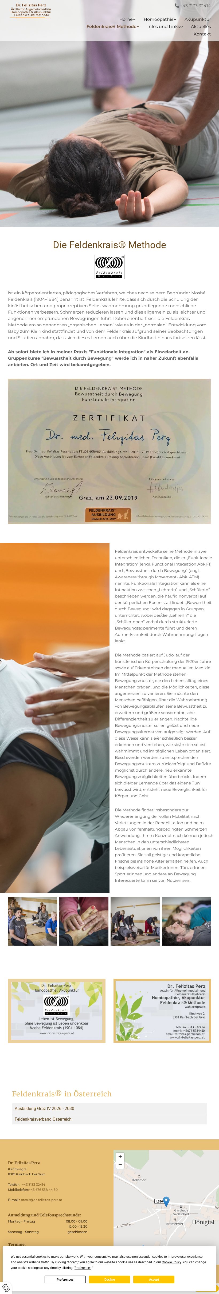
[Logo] (30, 10)
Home (126, 19)
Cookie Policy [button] (171, 1262)
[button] (166, 1201)
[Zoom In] (120, 1157)
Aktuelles (201, 26)
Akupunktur (198, 19)
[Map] (166, 1207)
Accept (154, 1279)
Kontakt (202, 34)
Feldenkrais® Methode (111, 26)
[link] (123, 19)
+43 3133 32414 (195, 5)
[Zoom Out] (120, 1165)
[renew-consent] (6, 1288)
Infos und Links (163, 26)
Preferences (65, 1279)
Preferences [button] (83, 1268)
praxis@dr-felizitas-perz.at (41, 1200)
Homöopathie (159, 19)
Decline (109, 1279)
